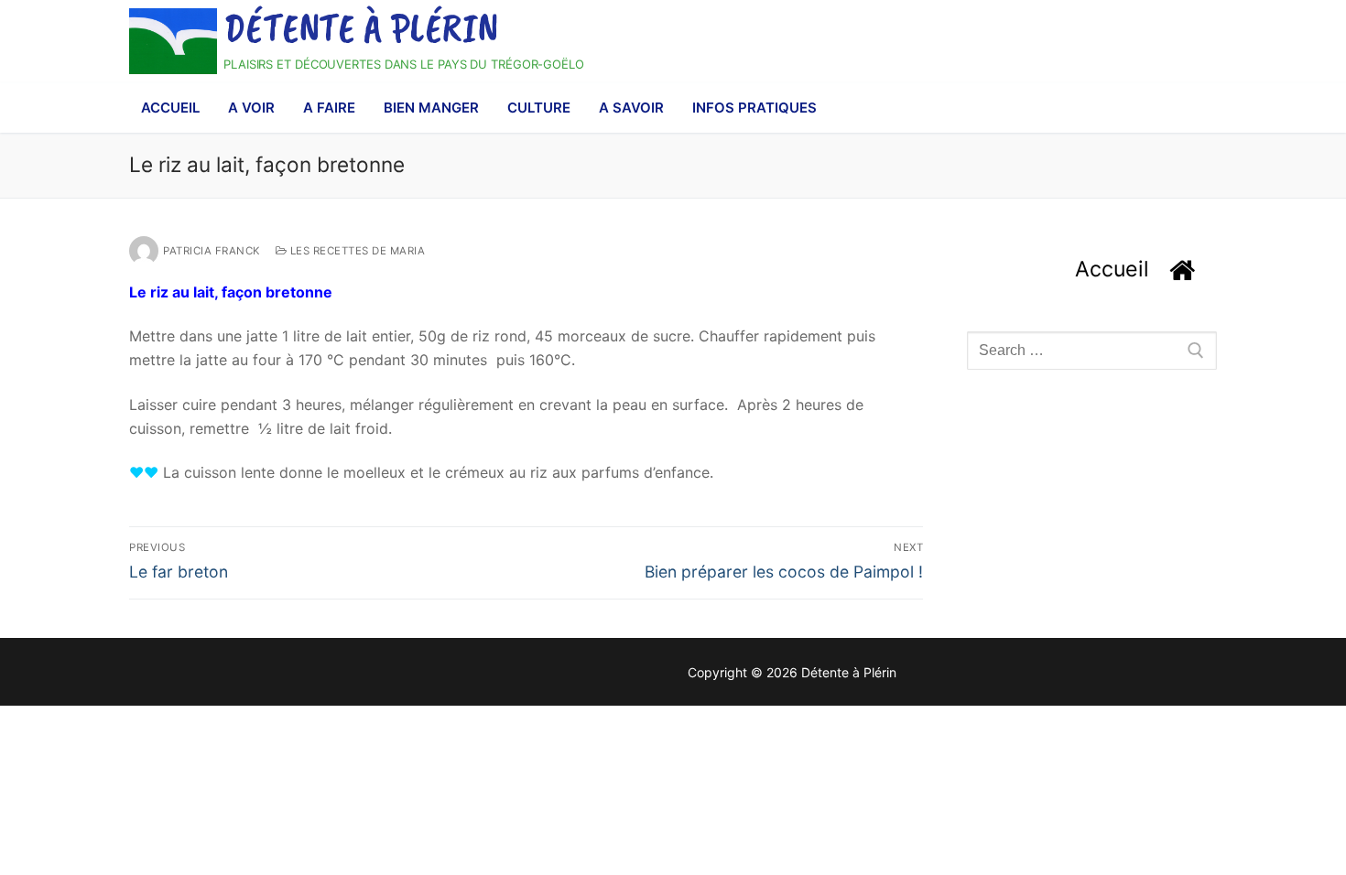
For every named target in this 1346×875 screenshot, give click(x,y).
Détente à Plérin (361, 28)
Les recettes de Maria (356, 250)
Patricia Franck (212, 250)
